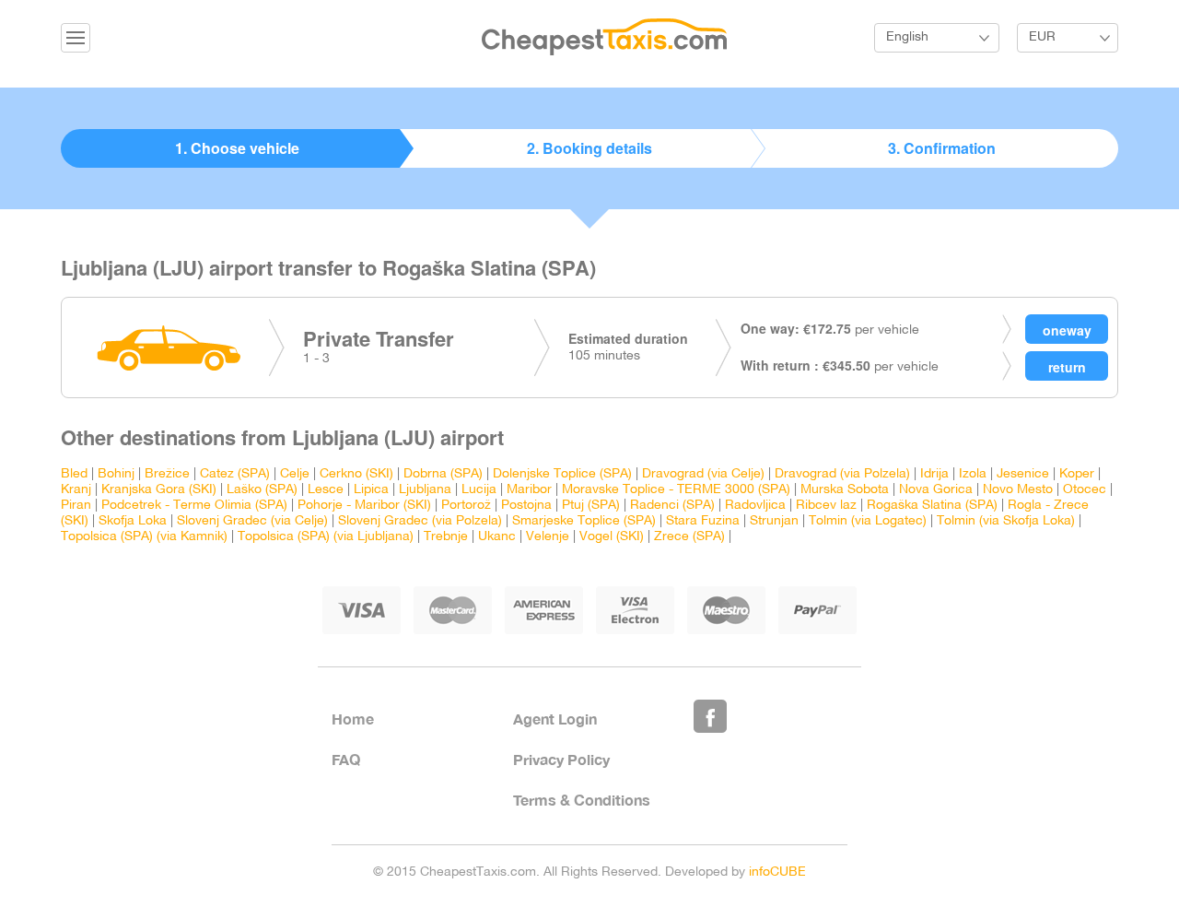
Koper (1076, 474)
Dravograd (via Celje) (703, 474)
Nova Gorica (936, 490)
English (907, 37)
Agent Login (555, 718)
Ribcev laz (826, 506)
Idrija (934, 474)
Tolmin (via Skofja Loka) (1006, 521)
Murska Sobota (844, 490)
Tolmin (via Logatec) (868, 521)
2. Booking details (589, 148)
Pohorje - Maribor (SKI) (364, 506)
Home (353, 718)
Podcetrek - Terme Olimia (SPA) (194, 506)
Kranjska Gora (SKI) (158, 490)
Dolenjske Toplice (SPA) (562, 474)
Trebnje (446, 537)
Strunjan (774, 521)
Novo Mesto (1018, 490)
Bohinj (116, 474)
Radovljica (755, 506)
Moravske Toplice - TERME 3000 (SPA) (676, 490)
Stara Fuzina (703, 521)
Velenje (547, 537)
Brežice (167, 474)
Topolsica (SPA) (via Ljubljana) (326, 537)
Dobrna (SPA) (443, 474)
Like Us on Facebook (710, 716)
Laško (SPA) (262, 490)
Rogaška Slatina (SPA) (932, 506)
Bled (74, 474)
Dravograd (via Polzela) (842, 474)
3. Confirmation (942, 148)
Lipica (371, 490)
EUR (1042, 37)
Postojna (526, 506)
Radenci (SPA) (672, 506)
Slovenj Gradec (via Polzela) (420, 521)
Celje (294, 474)
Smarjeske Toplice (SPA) (584, 521)
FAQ (346, 759)
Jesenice (1023, 474)
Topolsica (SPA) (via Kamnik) (144, 537)
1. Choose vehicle (237, 148)
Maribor (529, 490)
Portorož (466, 506)
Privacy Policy (561, 759)
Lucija (478, 490)
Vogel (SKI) (611, 537)
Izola (972, 474)
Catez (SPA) (235, 474)
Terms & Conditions (581, 799)
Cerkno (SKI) (356, 474)
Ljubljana (425, 490)
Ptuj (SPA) (591, 506)
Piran (76, 506)
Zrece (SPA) (689, 537)
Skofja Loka (133, 521)
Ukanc (497, 537)
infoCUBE (777, 872)
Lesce (326, 490)
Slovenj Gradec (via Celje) (252, 521)
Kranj (76, 490)
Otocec (1084, 490)
